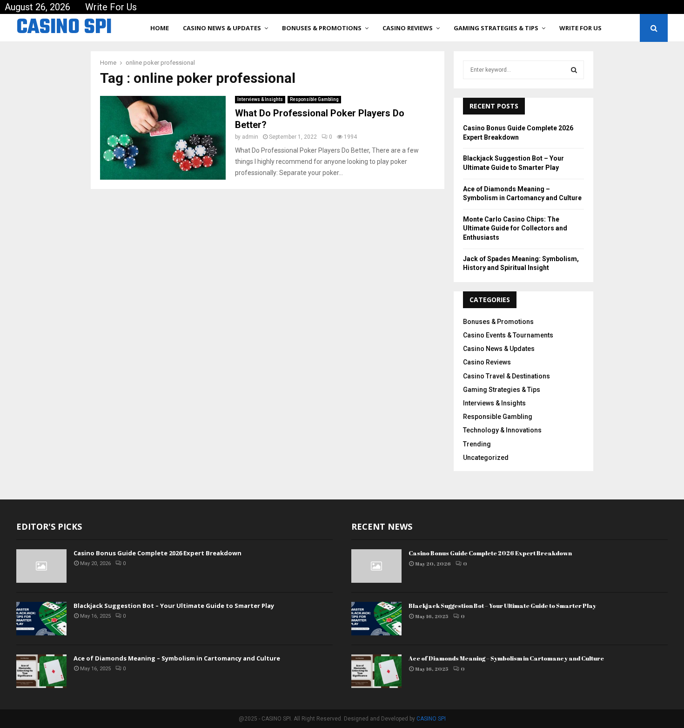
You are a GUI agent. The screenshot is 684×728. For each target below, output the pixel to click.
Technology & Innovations (502, 430)
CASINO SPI (64, 28)
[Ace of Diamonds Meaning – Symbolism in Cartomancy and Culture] (41, 671)
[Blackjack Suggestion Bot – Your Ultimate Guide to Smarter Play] (41, 618)
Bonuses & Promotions (322, 28)
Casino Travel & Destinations (506, 376)
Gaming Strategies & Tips (496, 28)
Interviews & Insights (260, 99)
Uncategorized (486, 457)
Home (159, 28)
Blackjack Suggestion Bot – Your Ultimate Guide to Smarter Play (174, 605)
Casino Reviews (407, 28)
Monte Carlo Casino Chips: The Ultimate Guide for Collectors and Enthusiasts (515, 228)
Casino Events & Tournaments (508, 335)
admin (250, 137)
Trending (477, 444)
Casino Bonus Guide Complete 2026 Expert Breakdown (157, 553)
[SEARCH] (574, 70)
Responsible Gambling (314, 99)
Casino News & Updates (222, 28)
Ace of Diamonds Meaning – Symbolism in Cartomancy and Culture (177, 658)
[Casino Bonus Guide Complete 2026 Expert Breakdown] (41, 566)
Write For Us (111, 7)
